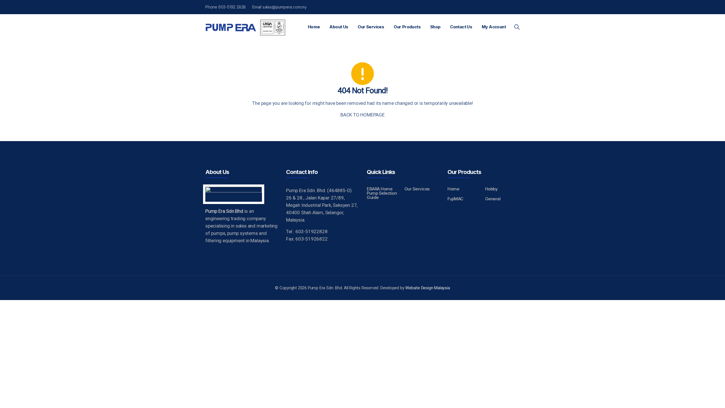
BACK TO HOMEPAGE (362, 115)
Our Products (407, 26)
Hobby (491, 189)
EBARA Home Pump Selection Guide (382, 193)
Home (314, 26)
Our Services (371, 26)
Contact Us (461, 26)
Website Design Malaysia (427, 287)
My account (494, 26)
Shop (435, 26)
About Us (338, 26)
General (493, 199)
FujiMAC (455, 199)
